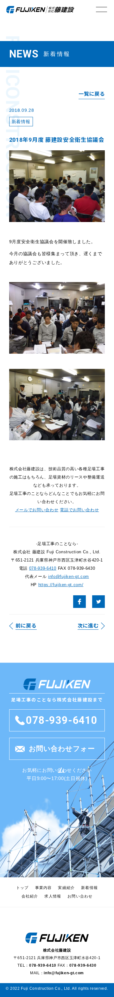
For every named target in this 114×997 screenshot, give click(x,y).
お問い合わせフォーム (62, 752)
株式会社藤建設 (40, 9)
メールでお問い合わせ (37, 510)
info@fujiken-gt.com (68, 576)
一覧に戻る (92, 94)
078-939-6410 (42, 568)
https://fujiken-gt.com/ (60, 584)
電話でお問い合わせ (79, 510)
